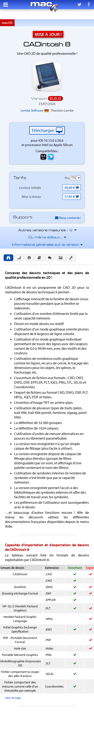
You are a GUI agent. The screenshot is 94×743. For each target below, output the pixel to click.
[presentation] (8, 258)
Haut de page (13, 697)
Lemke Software (32, 110)
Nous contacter (69, 217)
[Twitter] (79, 4)
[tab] (8, 257)
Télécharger (43, 130)
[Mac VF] (44, 7)
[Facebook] (88, 4)
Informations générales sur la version (47, 245)
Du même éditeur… (47, 237)
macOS (7, 22)
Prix (67, 178)
